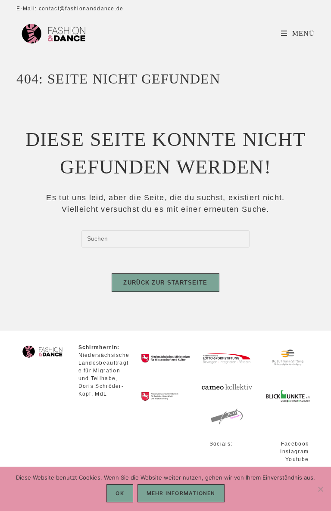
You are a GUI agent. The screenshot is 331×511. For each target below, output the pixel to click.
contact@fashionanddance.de (81, 9)
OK (120, 493)
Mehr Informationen (181, 493)
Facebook (295, 444)
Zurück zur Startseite (165, 282)
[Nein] (320, 489)
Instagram (294, 452)
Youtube (297, 459)
